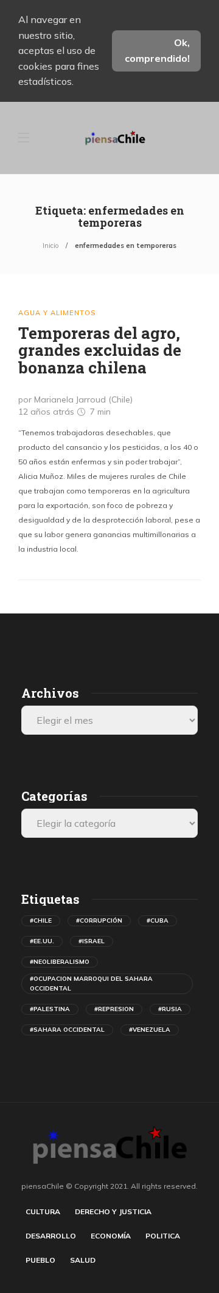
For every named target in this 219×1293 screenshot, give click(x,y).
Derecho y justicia (113, 1211)
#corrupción (99, 920)
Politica (162, 1235)
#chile (41, 920)
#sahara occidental (67, 1030)
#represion (114, 1009)
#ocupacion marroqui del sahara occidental (91, 983)
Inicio (50, 245)
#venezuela (149, 1030)
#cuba (158, 920)
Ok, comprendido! (157, 50)
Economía (111, 1235)
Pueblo (40, 1260)
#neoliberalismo (59, 962)
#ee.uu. (42, 941)
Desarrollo (51, 1235)
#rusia (170, 1009)
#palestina (50, 1009)
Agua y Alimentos (57, 313)
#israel (91, 941)
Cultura (43, 1211)
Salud (83, 1260)
